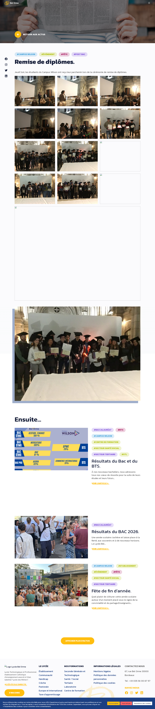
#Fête (64, 54)
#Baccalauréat (102, 429)
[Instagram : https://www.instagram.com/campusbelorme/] (131, 693)
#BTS (120, 429)
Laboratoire (70, 686)
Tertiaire (68, 683)
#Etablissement (127, 565)
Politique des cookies (104, 683)
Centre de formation (74, 690)
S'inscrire (14, 692)
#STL (124, 454)
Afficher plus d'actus (77, 640)
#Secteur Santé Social (106, 448)
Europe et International (50, 690)
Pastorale (44, 686)
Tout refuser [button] (126, 703)
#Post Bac (79, 54)
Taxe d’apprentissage (49, 694)
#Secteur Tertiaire (104, 454)
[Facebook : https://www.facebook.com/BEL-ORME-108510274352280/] (126, 693)
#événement (48, 54)
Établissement (46, 671)
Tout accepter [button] (113, 703)
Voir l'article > (100, 483)
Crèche (42, 683)
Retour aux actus (34, 34)
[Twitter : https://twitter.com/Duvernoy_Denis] (136, 693)
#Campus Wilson (26, 54)
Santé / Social (71, 679)
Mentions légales (102, 671)
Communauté (45, 675)
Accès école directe (15, 684)
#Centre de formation (106, 442)
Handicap (43, 679)
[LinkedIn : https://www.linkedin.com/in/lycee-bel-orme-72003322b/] (142, 693)
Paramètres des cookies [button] (142, 703)
